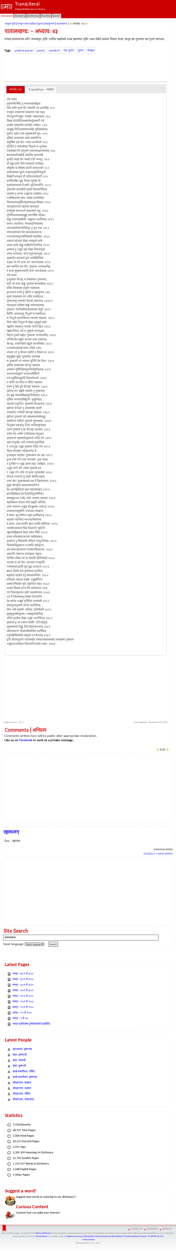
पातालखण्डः (61, 24)
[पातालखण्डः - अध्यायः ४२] (71, 23)
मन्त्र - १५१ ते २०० (23, 1001)
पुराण (40, 24)
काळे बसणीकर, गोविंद (24, 1071)
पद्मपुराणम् (50, 24)
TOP (162, 750)
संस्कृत (91, 50)
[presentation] (15, 89)
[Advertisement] (86, 67)
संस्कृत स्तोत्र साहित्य (26, 24)
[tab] (15, 89)
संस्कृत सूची (10, 24)
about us (167, 1228)
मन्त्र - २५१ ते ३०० (23, 990)
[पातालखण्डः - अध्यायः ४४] (86, 23)
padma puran (24, 50)
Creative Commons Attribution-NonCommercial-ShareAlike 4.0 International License (105, 1236)
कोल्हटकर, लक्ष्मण (22, 1088)
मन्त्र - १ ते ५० (20, 1018)
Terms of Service (43, 1233)
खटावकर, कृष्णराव (22, 1049)
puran (41, 50)
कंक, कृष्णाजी (20, 1054)
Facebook (25, 740)
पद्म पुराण (69, 50)
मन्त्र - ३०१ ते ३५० (23, 985)
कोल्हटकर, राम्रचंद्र (23, 1099)
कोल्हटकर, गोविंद (21, 1093)
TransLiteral (41, 1236)
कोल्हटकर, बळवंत (22, 1082)
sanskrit (54, 50)
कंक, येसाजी (19, 1060)
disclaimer (152, 1228)
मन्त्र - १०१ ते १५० (23, 1007)
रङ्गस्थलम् (11, 832)
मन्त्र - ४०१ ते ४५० (23, 973)
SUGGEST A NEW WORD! (158, 854)
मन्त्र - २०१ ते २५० (23, 996)
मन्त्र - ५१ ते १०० (22, 1012)
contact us (136, 1228)
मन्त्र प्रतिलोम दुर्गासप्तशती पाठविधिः (31, 1024)
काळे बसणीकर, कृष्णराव (25, 1077)
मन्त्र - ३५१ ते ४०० (23, 979)
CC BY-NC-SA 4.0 (155, 1236)
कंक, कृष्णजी (19, 1066)
